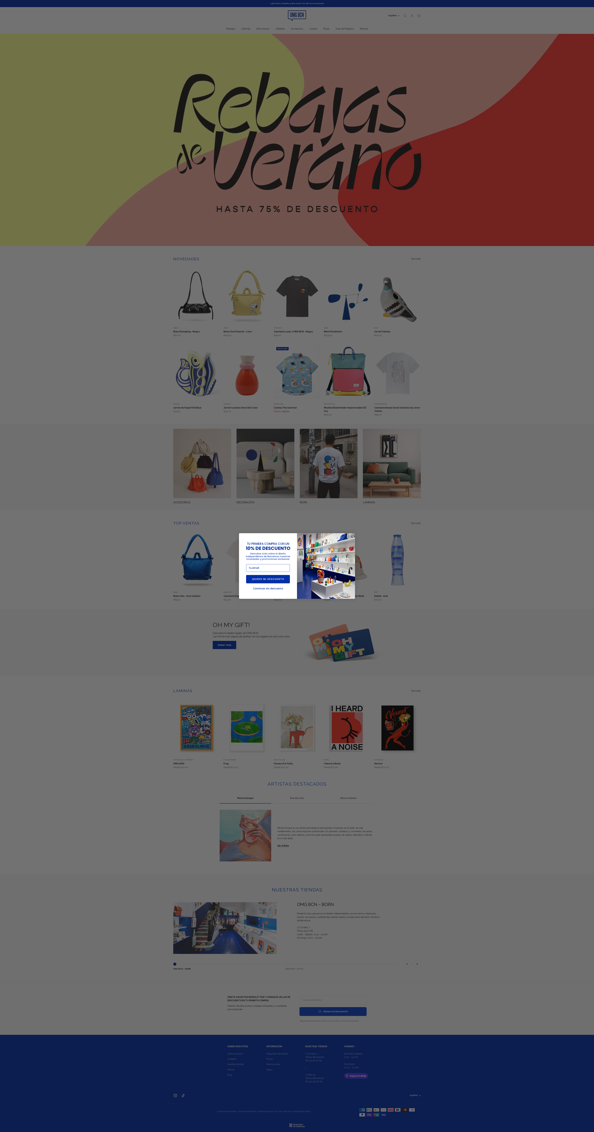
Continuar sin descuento (268, 588)
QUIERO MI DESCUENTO (268, 579)
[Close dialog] (352, 536)
